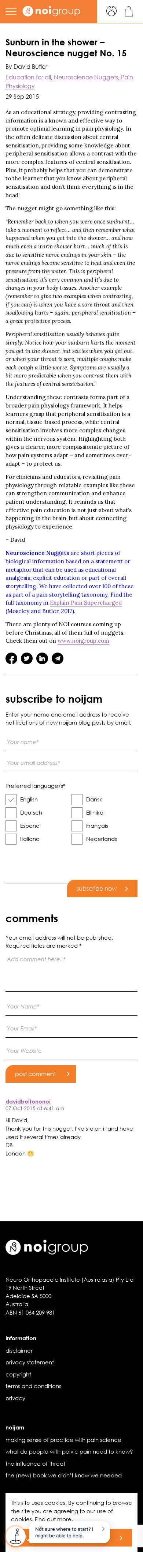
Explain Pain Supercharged (86, 602)
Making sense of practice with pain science (63, 1439)
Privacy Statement (30, 1362)
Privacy (15, 1398)
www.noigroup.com (83, 640)
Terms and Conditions (33, 1386)
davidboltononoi (28, 1101)
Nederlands (101, 838)
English (29, 799)
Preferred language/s (35, 786)
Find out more (53, 1519)
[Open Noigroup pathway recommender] (16, 1536)
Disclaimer (19, 1350)
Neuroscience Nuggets (86, 77)
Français (97, 825)
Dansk (94, 799)
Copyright (18, 1374)
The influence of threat (35, 1463)
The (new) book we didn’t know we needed (64, 1475)
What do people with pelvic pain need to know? (69, 1451)
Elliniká (94, 812)
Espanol (30, 825)
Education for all (28, 77)
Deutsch (31, 812)
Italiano (30, 838)
